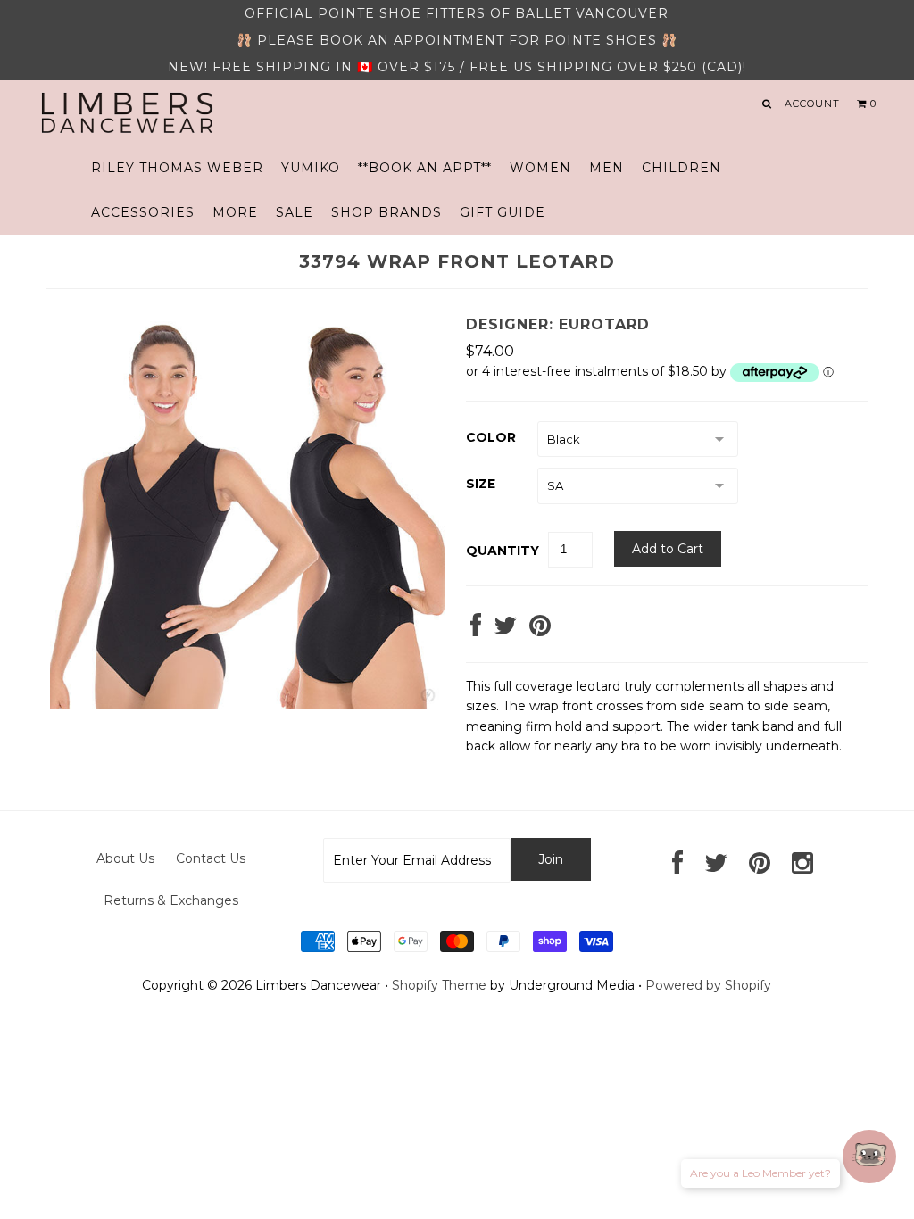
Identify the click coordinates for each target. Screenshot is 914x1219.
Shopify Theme (439, 985)
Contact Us (210, 858)
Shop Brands (386, 212)
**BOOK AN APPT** (425, 168)
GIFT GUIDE (502, 212)
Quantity (502, 551)
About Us (125, 858)
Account (812, 103)
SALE (294, 212)
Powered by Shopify (708, 985)
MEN (606, 168)
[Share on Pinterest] (540, 630)
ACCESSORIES (143, 212)
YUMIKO (310, 168)
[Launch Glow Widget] (869, 1156)
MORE (235, 212)
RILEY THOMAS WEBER (177, 168)
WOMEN (540, 168)
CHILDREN (681, 168)
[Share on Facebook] (475, 630)
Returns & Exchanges (171, 900)
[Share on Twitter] (505, 630)
